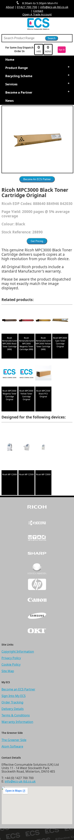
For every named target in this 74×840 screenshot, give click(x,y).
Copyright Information (18, 651)
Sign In (62, 49)
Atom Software (12, 746)
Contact (38, 11)
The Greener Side (14, 740)
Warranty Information (17, 722)
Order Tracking (12, 702)
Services (11, 84)
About (10, 7)
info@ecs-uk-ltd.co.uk (54, 7)
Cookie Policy (11, 664)
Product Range (16, 68)
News (9, 101)
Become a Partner (18, 92)
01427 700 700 (27, 7)
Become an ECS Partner (18, 689)
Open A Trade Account (37, 14)
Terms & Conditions (16, 715)
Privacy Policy (11, 658)
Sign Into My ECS (14, 696)
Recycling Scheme (18, 76)
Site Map (8, 671)
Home (9, 59)
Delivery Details (13, 709)
